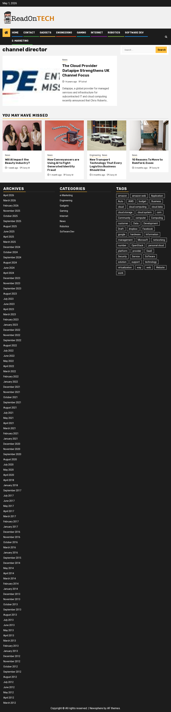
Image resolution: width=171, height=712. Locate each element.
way (139, 267)
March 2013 (9, 640)
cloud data (157, 206)
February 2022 (11, 376)
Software (150, 256)
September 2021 (12, 402)
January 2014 (10, 589)
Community (124, 218)
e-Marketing (20, 40)
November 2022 (11, 335)
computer (141, 218)
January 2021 (10, 438)
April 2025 (8, 236)
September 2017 (12, 490)
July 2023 (8, 299)
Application (157, 195)
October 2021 (10, 397)
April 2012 (8, 697)
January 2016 (10, 552)
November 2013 (11, 599)
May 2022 (8, 361)
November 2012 (11, 661)
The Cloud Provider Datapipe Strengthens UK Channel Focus (85, 70)
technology (151, 262)
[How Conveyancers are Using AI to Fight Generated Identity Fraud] (64, 135)
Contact (29, 32)
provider (137, 251)
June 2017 (9, 501)
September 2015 (12, 557)
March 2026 (9, 200)
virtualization (125, 267)
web (148, 267)
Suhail (84, 82)
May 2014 (8, 568)
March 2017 (9, 516)
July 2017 (8, 495)
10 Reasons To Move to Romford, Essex (147, 161)
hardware (135, 234)
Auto (120, 201)
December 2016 (11, 532)
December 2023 (11, 278)
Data (135, 223)
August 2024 (10, 262)
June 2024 (9, 267)
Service (136, 256)
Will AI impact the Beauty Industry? (17, 161)
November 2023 (11, 283)
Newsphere (96, 708)
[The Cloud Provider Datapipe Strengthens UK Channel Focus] (31, 81)
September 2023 (12, 288)
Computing (157, 218)
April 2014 (8, 573)
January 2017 (10, 526)
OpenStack (137, 245)
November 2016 (11, 537)
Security (122, 256)
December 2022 (11, 330)
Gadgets (45, 32)
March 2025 (9, 242)
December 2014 (11, 563)
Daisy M (26, 168)
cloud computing (137, 206)
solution (122, 262)
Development (151, 223)
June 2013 (9, 625)
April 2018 (8, 480)
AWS (131, 201)
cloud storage (125, 212)
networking (159, 240)
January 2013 (10, 651)
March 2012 (9, 702)
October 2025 (10, 216)
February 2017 (11, 521)
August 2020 (10, 459)
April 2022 (8, 366)
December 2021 (11, 387)
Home (15, 32)
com (159, 212)
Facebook (148, 229)
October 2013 (10, 604)
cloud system (145, 212)
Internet (97, 32)
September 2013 (12, 609)
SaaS (149, 251)
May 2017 (8, 506)
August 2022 (10, 345)
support (136, 262)
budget (142, 201)
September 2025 (12, 221)
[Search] (166, 37)
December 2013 (11, 594)
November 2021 (11, 392)
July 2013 (8, 620)
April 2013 (8, 635)
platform (122, 251)
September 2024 (12, 257)
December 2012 (11, 656)
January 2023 (10, 324)
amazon (122, 195)
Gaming (81, 32)
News (64, 60)
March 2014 (9, 578)
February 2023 (11, 319)
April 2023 (8, 309)
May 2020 (8, 469)
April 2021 (8, 423)
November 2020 (11, 449)
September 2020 (12, 454)
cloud (121, 206)
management (125, 240)
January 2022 (10, 381)
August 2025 (10, 226)
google (121, 234)
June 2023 (9, 304)
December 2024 (11, 247)
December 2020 (11, 444)
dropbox (133, 229)
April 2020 (8, 475)
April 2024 (8, 273)
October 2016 (10, 542)
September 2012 (12, 671)
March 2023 (9, 314)
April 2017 (8, 511)
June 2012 (9, 687)
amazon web (139, 195)
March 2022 (9, 371)
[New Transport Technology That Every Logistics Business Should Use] (106, 135)
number (122, 245)
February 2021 (11, 433)
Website (160, 267)
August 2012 (10, 677)
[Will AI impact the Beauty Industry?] (22, 135)
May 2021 (8, 418)
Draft (121, 229)
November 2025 (11, 210)
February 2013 (11, 646)
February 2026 (11, 205)
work (120, 273)
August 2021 (10, 407)
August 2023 (10, 293)
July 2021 (8, 412)
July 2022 (8, 350)
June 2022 (9, 355)
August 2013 (10, 614)
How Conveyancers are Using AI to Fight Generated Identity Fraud (63, 165)
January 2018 (10, 485)
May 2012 (8, 692)
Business (156, 201)
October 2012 (10, 666)
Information (152, 234)
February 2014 (11, 583)
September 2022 (12, 340)
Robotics (114, 32)
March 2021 (9, 428)
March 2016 (9, 547)
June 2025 (9, 231)
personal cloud (156, 245)
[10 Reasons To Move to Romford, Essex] (149, 135)
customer (123, 223)
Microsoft (143, 240)
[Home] (6, 33)
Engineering (64, 32)
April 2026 (8, 195)
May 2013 (8, 630)
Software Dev (134, 32)
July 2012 (8, 682)
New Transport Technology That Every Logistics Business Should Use (106, 165)
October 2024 (10, 252)
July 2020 (8, 464)
